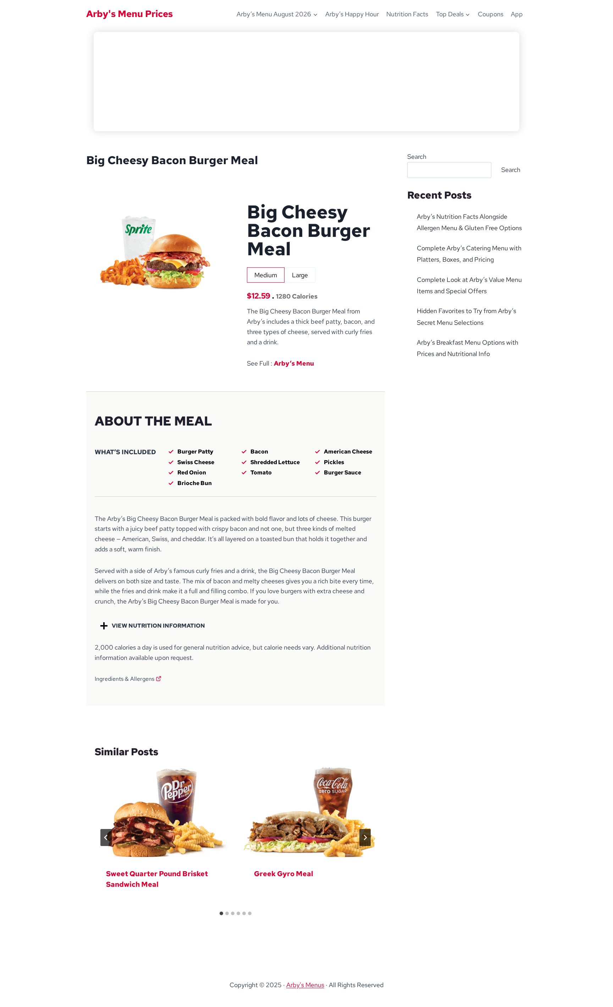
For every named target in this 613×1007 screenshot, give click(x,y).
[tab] (266, 275)
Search (416, 156)
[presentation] (161, 812)
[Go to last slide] (106, 837)
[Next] (365, 837)
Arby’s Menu (294, 363)
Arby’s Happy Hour (352, 14)
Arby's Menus (305, 985)
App (517, 14)
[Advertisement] (306, 81)
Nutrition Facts (407, 14)
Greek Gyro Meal (283, 873)
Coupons (490, 14)
